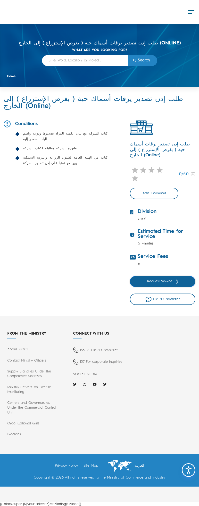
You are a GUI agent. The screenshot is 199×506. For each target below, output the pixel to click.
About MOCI (17, 349)
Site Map (90, 466)
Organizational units (23, 423)
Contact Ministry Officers (26, 360)
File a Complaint (166, 299)
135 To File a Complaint (98, 350)
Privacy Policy (66, 466)
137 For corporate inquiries (101, 361)
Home (11, 76)
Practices (14, 434)
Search (144, 60)
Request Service (159, 281)
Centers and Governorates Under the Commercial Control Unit (31, 407)
